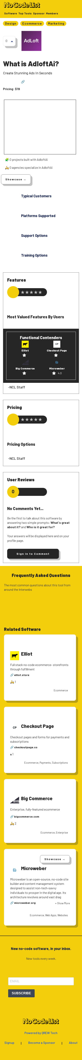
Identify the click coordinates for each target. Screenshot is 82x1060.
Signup (9, 1042)
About (73, 1042)
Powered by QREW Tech (41, 1033)
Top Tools (25, 13)
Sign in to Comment (33, 553)
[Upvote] (12, 41)
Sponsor (39, 13)
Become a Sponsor (41, 1042)
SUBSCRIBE (21, 993)
